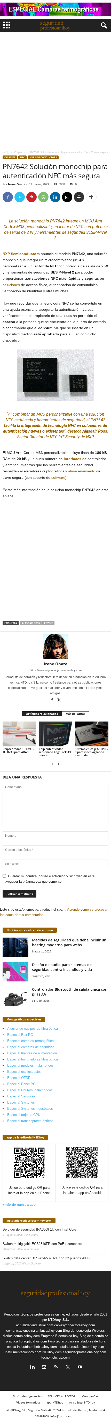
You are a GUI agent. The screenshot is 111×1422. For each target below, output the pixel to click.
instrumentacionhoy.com (23, 1352)
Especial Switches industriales (30, 1109)
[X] (19, 197)
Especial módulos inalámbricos (30, 1065)
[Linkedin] (55, 197)
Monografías (90, 1396)
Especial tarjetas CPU (23, 1115)
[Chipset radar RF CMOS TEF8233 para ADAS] (19, 734)
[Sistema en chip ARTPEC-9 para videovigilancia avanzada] (91, 734)
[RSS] (56, 1367)
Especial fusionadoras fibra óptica (32, 1059)
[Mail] (44, 1367)
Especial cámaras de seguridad (30, 1047)
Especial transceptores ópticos (30, 1121)
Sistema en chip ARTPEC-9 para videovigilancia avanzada (91, 752)
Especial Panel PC (21, 1084)
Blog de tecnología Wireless (84, 1330)
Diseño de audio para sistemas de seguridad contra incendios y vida (62, 967)
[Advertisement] (55, 90)
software (58, 477)
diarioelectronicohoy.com (21, 1336)
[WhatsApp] (43, 197)
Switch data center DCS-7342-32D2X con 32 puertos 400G (46, 1258)
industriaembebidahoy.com (37, 1347)
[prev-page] (52, 763)
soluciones (11, 285)
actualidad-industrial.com (34, 1325)
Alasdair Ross (31, 623)
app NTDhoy (54, 1402)
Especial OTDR (18, 1078)
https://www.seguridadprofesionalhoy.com (56, 670)
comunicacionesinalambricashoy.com (34, 1330)
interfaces (72, 459)
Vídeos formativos (28, 1402)
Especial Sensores (21, 1096)
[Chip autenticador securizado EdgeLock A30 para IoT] (55, 734)
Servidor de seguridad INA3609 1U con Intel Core (39, 1229)
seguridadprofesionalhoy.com (84, 1352)
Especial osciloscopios (24, 1072)
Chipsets (19, 152)
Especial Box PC (20, 1035)
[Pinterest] (31, 197)
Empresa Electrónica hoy (59, 1336)
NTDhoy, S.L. (58, 1320)
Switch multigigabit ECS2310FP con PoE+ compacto (42, 1244)
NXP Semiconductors (43, 157)
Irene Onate (17, 184)
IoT (61, 436)
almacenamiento (81, 471)
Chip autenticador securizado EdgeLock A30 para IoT (55, 752)
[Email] (67, 197)
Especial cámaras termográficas (31, 1041)
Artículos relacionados (42, 714)
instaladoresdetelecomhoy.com (29, 1220)
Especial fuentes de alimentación (32, 1053)
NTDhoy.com (52, 1352)
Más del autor (75, 714)
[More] (91, 197)
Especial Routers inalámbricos (30, 1090)
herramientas (49, 232)
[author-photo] (55, 646)
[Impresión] (79, 197)
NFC (22, 157)
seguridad (76, 232)
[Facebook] (8, 197)
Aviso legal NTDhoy (82, 1402)
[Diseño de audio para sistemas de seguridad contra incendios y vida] (15, 971)
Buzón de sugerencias (27, 1396)
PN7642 (48, 623)
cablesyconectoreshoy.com (74, 1325)
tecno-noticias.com (55, 1357)
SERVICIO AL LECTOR (62, 1396)
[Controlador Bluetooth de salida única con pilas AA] (15, 996)
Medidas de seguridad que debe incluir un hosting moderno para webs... (69, 942)
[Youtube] (79, 1367)
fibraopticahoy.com (33, 1341)
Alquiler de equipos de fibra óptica (32, 1028)
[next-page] (58, 763)
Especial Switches (21, 1102)
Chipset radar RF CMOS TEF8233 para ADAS (18, 750)
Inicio (6, 152)
